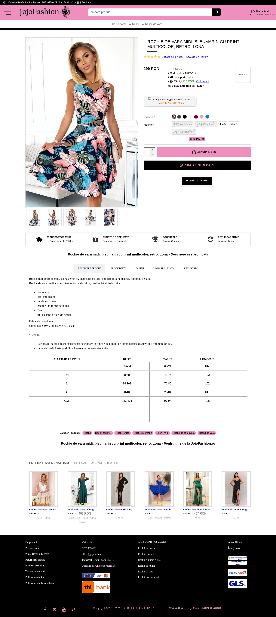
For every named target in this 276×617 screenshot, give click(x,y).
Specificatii (118, 268)
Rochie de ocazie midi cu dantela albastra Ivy (159, 509)
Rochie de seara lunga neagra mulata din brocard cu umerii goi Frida (236, 509)
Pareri (140, 268)
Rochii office (122, 432)
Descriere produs (89, 268)
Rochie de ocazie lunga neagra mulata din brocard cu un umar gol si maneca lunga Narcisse (120, 509)
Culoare (148, 116)
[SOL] (237, 562)
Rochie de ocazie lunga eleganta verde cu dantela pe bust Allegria (82, 509)
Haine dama (119, 23)
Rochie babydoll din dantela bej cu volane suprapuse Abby (43, 509)
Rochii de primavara (184, 432)
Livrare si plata (164, 268)
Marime (148, 124)
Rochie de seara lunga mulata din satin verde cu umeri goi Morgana (197, 509)
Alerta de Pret (198, 180)
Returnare (191, 268)
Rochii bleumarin (143, 432)
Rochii (136, 23)
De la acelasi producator (96, 463)
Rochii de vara (153, 23)
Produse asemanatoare (49, 463)
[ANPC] (237, 558)
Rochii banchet (103, 432)
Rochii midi (162, 432)
